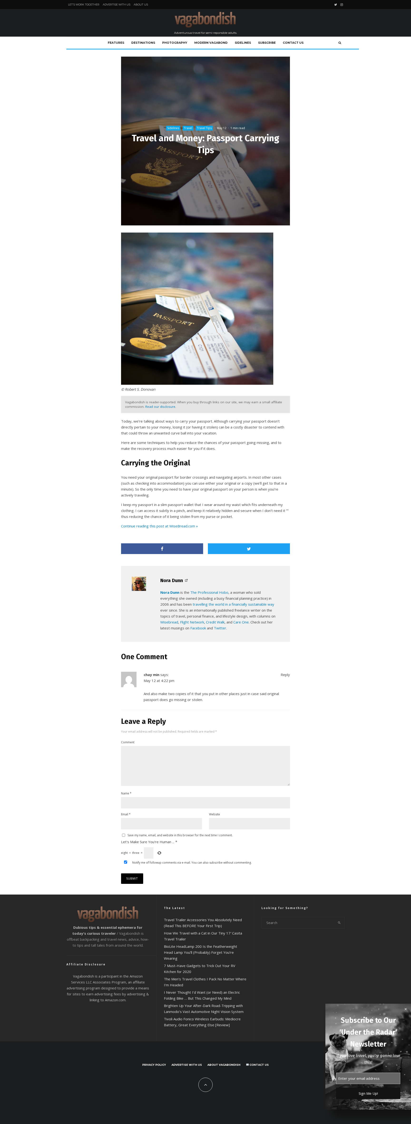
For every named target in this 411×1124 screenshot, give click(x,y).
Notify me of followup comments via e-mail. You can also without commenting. (192, 863)
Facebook (198, 628)
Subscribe (267, 42)
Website (214, 814)
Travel (188, 128)
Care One (241, 622)
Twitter (220, 628)
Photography (174, 42)
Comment (127, 742)
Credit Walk (215, 622)
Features (116, 42)
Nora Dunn (171, 580)
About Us (141, 4)
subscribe (216, 863)
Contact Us (293, 42)
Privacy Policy (154, 1064)
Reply (285, 674)
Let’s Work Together (83, 4)
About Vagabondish (223, 1064)
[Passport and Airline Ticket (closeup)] (197, 383)
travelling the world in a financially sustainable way (233, 604)
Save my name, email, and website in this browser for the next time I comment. (180, 835)
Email (126, 814)
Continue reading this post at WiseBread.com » (159, 526)
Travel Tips (204, 128)
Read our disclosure (160, 406)
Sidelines (243, 42)
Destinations (143, 42)
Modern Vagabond (211, 42)
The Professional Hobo (209, 592)
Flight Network (192, 622)
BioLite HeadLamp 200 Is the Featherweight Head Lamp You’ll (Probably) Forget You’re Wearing (200, 952)
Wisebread (169, 622)
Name (126, 793)
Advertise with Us (116, 4)
